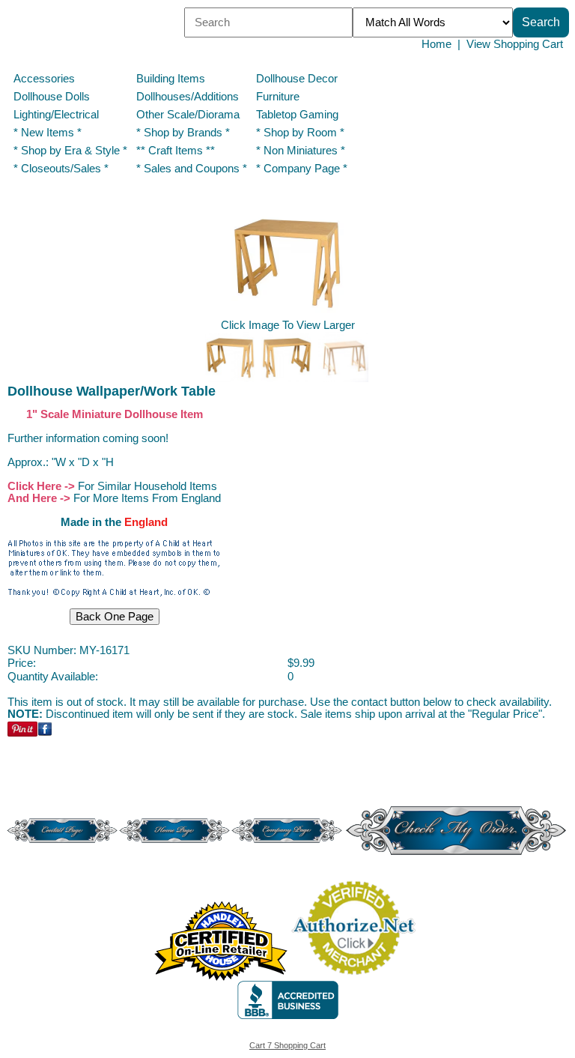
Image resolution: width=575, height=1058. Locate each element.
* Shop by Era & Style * (70, 151)
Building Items (170, 79)
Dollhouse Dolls (51, 97)
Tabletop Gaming (297, 115)
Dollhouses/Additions (187, 97)
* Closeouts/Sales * (61, 169)
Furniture (277, 97)
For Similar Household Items (147, 486)
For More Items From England (147, 498)
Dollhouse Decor (297, 79)
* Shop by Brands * (183, 133)
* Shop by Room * (300, 133)
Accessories (44, 79)
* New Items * (47, 133)
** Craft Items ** (175, 151)
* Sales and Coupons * (191, 169)
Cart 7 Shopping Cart (287, 1045)
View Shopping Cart (514, 44)
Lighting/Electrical (57, 115)
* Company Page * (301, 169)
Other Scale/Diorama (188, 115)
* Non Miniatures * (300, 151)
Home (436, 44)
